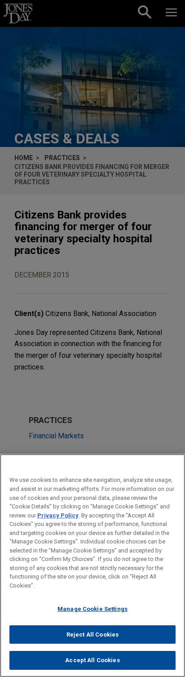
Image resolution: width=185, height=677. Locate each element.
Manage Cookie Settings (92, 609)
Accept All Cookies (92, 660)
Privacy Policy (58, 515)
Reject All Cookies (92, 634)
